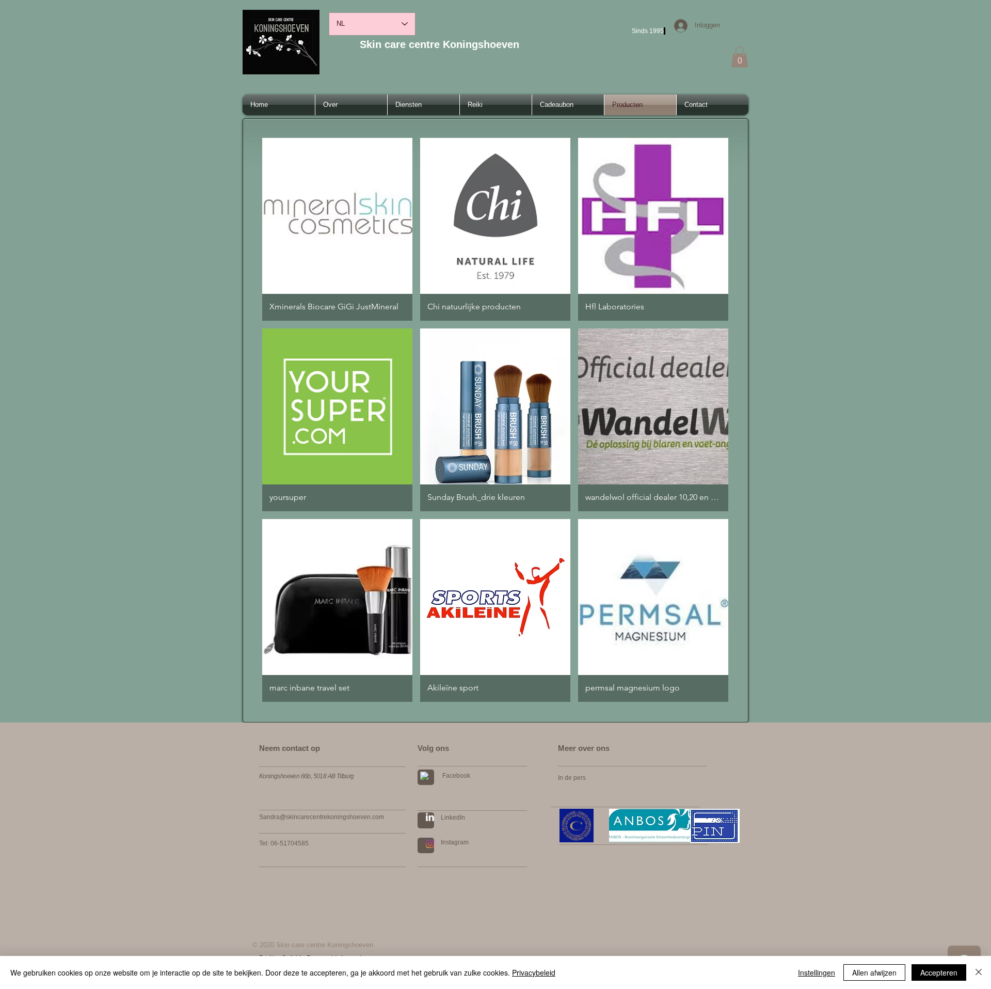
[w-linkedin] (430, 817)
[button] (739, 57)
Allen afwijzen (874, 972)
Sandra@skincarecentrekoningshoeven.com (321, 817)
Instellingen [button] (816, 972)
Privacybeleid (533, 972)
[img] (337, 610)
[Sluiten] (978, 972)
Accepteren (938, 972)
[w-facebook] (424, 776)
